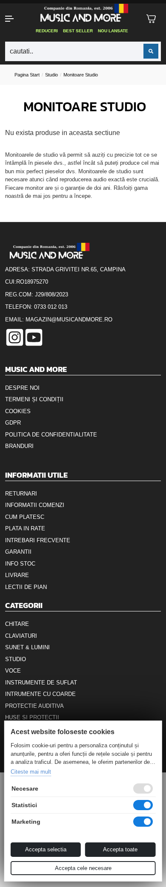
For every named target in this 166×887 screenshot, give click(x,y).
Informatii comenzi (34, 505)
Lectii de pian (26, 587)
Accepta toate (120, 849)
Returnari (21, 493)
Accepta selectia (45, 849)
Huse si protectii (32, 717)
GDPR (13, 423)
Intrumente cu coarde (40, 694)
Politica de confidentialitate (51, 434)
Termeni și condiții (34, 399)
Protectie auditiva (34, 706)
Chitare (17, 624)
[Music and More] (82, 12)
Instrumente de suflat (41, 682)
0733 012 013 (50, 307)
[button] (14, 19)
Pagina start (27, 74)
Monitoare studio (80, 74)
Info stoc (20, 563)
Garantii (18, 552)
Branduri (19, 446)
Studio (51, 74)
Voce (13, 670)
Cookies (18, 411)
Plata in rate (25, 528)
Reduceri (47, 30)
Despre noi (22, 388)
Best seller (78, 30)
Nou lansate (113, 30)
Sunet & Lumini (27, 647)
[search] (150, 51)
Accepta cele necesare (83, 868)
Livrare (17, 575)
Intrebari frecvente (37, 540)
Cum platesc (24, 517)
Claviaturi (21, 636)
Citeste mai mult (31, 772)
